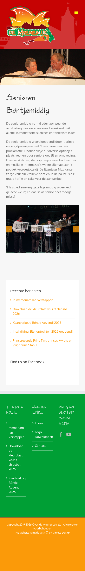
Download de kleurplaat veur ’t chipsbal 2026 (16, 457)
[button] (9, 229)
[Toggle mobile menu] (76, 12)
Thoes (39, 423)
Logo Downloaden (42, 434)
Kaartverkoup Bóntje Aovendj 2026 (37, 323)
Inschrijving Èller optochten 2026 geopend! (43, 331)
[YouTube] (68, 434)
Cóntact (40, 446)
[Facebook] (61, 434)
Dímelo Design (61, 532)
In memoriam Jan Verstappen (33, 300)
